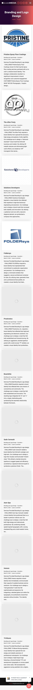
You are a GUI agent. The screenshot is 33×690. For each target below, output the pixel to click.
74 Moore (7, 638)
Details (19, 38)
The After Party (9, 122)
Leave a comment (16, 59)
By (20, 57)
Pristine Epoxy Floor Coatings (15, 54)
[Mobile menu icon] (30, 3)
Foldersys (7, 253)
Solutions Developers (12, 188)
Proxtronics (8, 319)
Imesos (6, 568)
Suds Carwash (9, 440)
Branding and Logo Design (10, 57)
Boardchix (7, 374)
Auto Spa (7, 503)
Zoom (14, 38)
